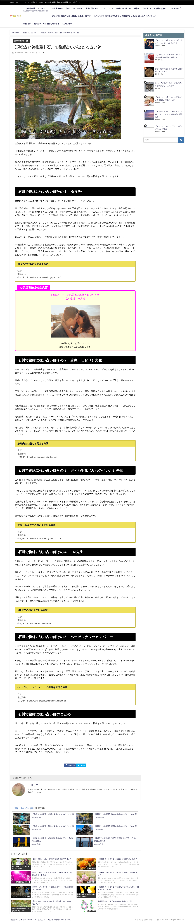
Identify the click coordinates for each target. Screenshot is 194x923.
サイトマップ (175, 8)
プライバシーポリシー (27, 919)
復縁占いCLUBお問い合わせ (155, 8)
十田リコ (33, 785)
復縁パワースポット (74, 8)
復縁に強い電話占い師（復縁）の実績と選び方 (71, 16)
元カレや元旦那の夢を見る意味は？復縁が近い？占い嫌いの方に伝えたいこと (126, 16)
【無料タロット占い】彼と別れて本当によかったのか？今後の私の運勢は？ (169, 114)
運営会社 (13, 919)
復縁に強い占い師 (123, 8)
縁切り (137, 8)
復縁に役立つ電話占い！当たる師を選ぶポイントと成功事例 (47, 23)
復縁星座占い (57, 8)
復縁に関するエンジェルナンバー (99, 8)
